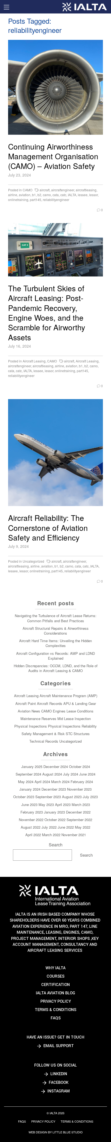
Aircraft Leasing (34, 361)
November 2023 (79, 789)
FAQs (56, 1018)
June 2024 (87, 774)
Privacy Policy (55, 1001)
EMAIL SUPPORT (58, 1046)
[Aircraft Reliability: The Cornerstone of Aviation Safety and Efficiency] (55, 452)
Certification (55, 985)
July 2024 (70, 774)
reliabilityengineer (56, 199)
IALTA (72, 194)
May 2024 (25, 781)
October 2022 (54, 819)
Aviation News (29, 711)
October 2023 (23, 796)
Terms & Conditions (55, 1010)
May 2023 (46, 804)
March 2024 (60, 781)
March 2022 (51, 834)
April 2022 (33, 834)
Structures (82, 733)
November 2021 (73, 834)
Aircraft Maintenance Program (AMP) (68, 695)
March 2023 (81, 804)
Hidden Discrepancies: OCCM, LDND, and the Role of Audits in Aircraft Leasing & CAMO (56, 668)
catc (63, 194)
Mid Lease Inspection (74, 718)
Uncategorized (33, 561)
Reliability (89, 726)
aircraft (45, 190)
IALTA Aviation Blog (55, 993)
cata (56, 194)
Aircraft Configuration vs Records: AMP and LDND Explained (55, 656)
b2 (39, 194)
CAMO (27, 190)
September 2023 (48, 796)
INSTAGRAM (58, 1091)
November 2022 (31, 819)
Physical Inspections (30, 726)
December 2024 (55, 766)
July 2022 (49, 827)
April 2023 (63, 804)
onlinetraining (18, 199)
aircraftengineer (62, 190)
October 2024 (79, 766)
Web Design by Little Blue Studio (56, 1132)
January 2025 (31, 766)
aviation (24, 194)
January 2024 (29, 789)
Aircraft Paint (25, 703)
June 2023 (29, 804)
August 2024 (52, 774)
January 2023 (54, 812)
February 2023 (31, 812)
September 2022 (79, 819)
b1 (34, 194)
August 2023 (72, 796)
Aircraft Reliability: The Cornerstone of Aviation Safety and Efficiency (48, 527)
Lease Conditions (80, 711)
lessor (93, 194)
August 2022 (30, 827)
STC (69, 733)
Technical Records (43, 741)
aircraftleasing (86, 190)
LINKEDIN (58, 1074)
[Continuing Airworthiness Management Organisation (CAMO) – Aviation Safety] (55, 87)
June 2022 (66, 827)
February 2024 (82, 781)
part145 (35, 199)
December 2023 (53, 789)
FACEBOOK (58, 1082)
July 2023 (90, 796)
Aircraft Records (49, 703)
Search (56, 845)
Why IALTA (55, 968)
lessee (83, 194)
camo (47, 194)
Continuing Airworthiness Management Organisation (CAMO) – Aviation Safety (53, 156)
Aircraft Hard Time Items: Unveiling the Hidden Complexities (55, 643)
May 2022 (82, 827)
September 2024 (28, 774)
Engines (59, 711)
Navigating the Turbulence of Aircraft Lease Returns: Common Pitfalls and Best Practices (55, 618)
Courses (55, 976)
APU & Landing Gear (79, 703)
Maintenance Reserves (38, 718)
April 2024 (42, 781)
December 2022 (78, 812)
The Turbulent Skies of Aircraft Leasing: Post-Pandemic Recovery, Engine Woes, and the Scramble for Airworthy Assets (46, 312)
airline (12, 194)
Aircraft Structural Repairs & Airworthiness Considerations (56, 631)
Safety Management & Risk (43, 733)
